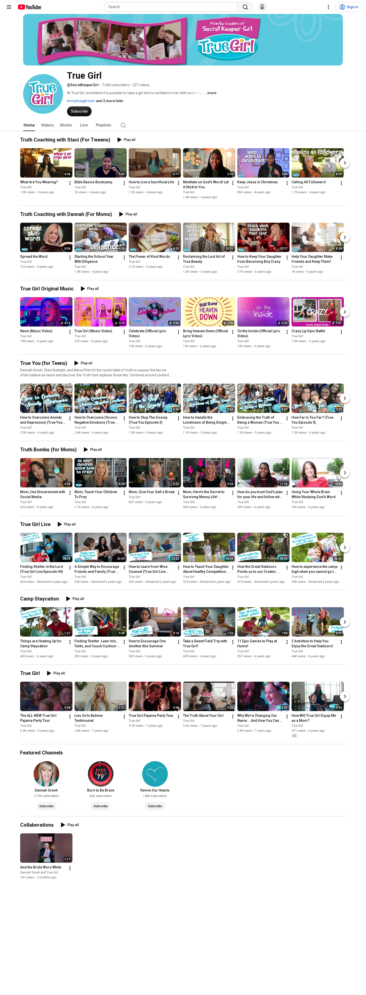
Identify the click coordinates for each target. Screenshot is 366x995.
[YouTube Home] (29, 7)
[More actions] (70, 183)
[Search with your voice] (262, 7)
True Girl (26, 187)
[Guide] (9, 7)
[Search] (245, 7)
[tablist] (183, 125)
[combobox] (172, 7)
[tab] (29, 125)
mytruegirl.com (82, 101)
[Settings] (328, 7)
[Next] (345, 163)
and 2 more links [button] (109, 101)
